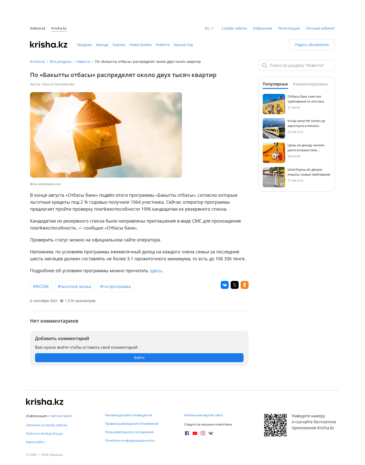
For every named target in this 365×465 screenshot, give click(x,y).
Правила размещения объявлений (132, 423)
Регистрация (289, 28)
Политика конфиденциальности (129, 440)
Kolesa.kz (37, 29)
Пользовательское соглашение (129, 432)
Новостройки (140, 44)
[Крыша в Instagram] (203, 433)
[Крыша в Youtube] (195, 433)
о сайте (53, 416)
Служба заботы (234, 28)
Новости (163, 44)
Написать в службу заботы (46, 425)
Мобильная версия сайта (203, 415)
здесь (156, 270)
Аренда (102, 44)
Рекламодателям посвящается (128, 415)
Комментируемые (310, 84)
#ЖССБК (41, 286)
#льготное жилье (74, 286)
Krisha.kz (37, 61)
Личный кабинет (320, 28)
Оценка (118, 44)
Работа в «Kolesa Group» (44, 433)
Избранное (262, 28)
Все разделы (61, 61)
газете (67, 416)
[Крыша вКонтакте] (211, 433)
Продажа (84, 44)
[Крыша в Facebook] (187, 433)
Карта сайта (35, 442)
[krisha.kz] (44, 401)
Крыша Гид (183, 44)
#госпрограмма (115, 286)
